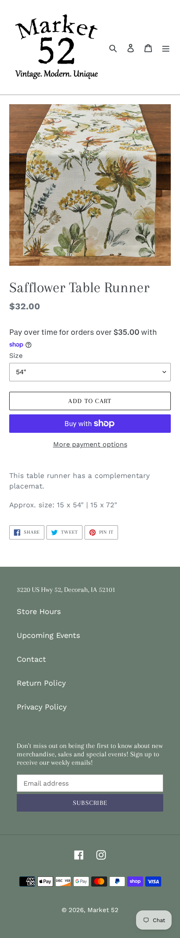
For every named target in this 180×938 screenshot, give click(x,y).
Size (16, 356)
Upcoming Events (48, 635)
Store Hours (39, 611)
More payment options (90, 444)
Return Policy (41, 682)
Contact (31, 659)
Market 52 (102, 910)
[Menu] (166, 47)
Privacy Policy (42, 706)
